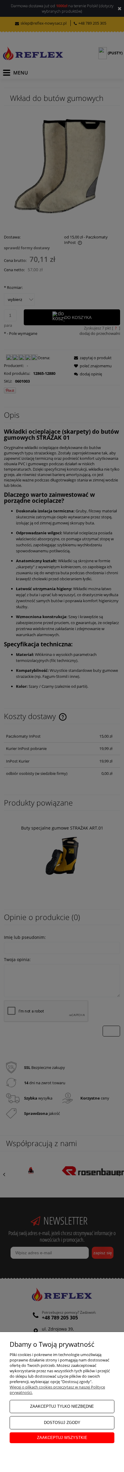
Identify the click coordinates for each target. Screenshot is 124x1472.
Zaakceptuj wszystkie (62, 1437)
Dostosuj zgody (62, 1422)
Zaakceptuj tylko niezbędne (62, 1406)
